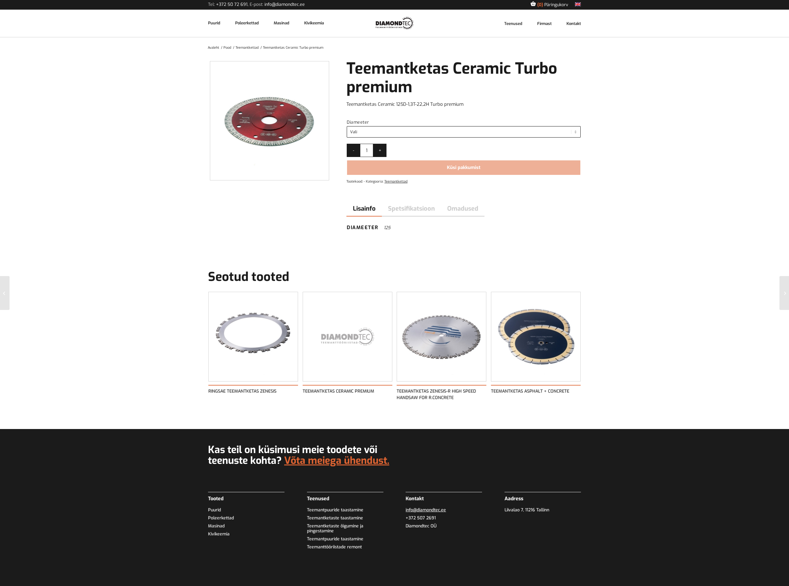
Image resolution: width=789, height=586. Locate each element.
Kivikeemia (314, 23)
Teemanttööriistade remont (334, 547)
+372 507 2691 (421, 518)
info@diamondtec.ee (284, 4)
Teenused (513, 24)
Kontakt (573, 24)
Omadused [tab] (462, 208)
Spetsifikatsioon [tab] (411, 208)
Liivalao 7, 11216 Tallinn (527, 510)
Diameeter (358, 122)
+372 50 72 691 (231, 4)
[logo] (395, 23)
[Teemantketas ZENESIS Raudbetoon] (5, 293)
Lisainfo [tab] (364, 208)
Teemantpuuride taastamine (335, 510)
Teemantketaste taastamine (335, 518)
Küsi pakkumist (463, 167)
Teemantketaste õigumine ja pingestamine (335, 528)
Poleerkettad (247, 23)
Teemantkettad (395, 181)
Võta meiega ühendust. (336, 460)
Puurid (214, 23)
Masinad (281, 23)
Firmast (544, 24)
